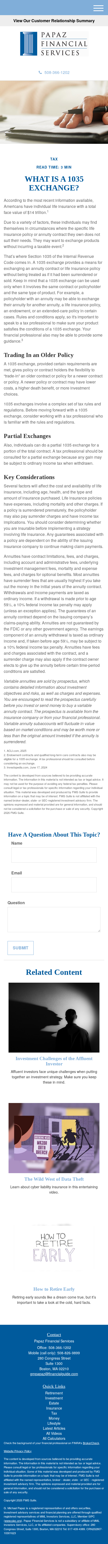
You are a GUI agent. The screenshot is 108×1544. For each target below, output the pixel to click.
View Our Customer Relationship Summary (54, 20)
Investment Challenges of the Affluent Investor (54, 1061)
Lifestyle (54, 1423)
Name (16, 843)
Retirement (54, 1392)
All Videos (54, 1433)
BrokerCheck (91, 1443)
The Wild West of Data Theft (54, 1179)
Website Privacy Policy (18, 1451)
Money (54, 1418)
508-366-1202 (57, 72)
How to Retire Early (54, 1289)
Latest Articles (54, 1428)
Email (16, 873)
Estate (54, 1402)
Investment (54, 1397)
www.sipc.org (13, 1521)
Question (16, 902)
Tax (54, 1413)
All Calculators (54, 1438)
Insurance (54, 1408)
